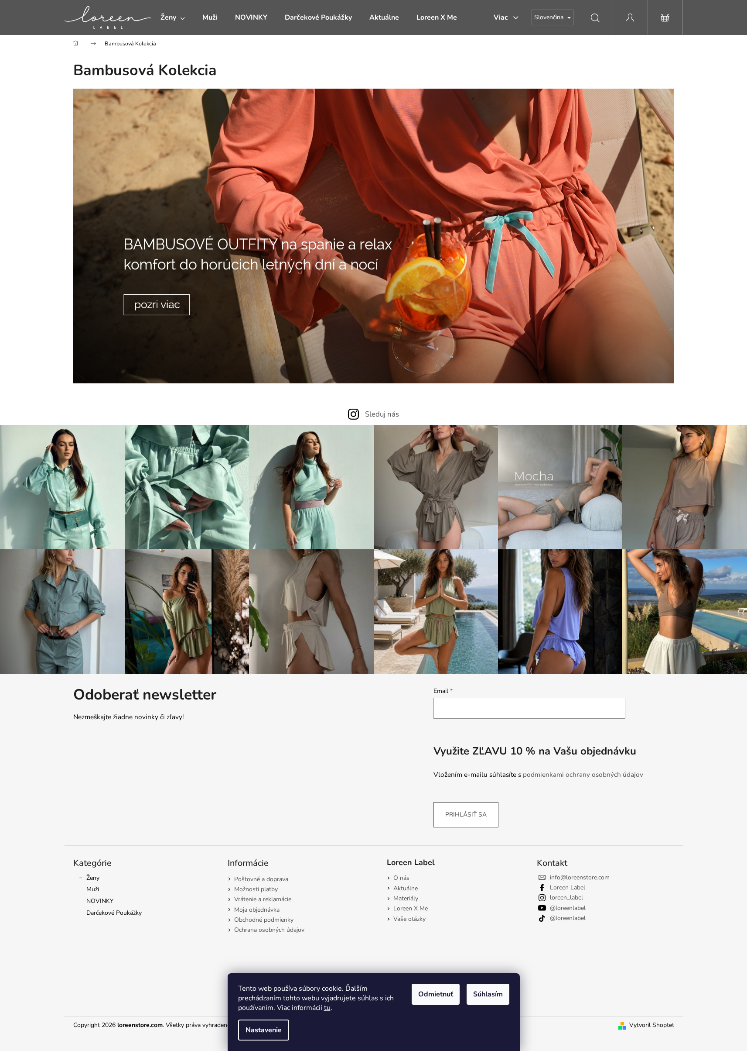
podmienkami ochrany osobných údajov (583, 774)
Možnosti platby (256, 889)
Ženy (92, 878)
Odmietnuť (435, 994)
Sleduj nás (382, 414)
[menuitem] (173, 17)
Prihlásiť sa (466, 814)
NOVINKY (99, 901)
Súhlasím (488, 994)
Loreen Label (567, 887)
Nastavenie (264, 1030)
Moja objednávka (257, 910)
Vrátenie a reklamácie (262, 899)
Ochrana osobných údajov (269, 930)
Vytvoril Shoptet (651, 1025)
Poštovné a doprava (261, 879)
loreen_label (566, 897)
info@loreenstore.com (580, 877)
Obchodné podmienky (263, 920)
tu (327, 1008)
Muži (92, 889)
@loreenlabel (568, 908)
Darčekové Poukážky (114, 913)
